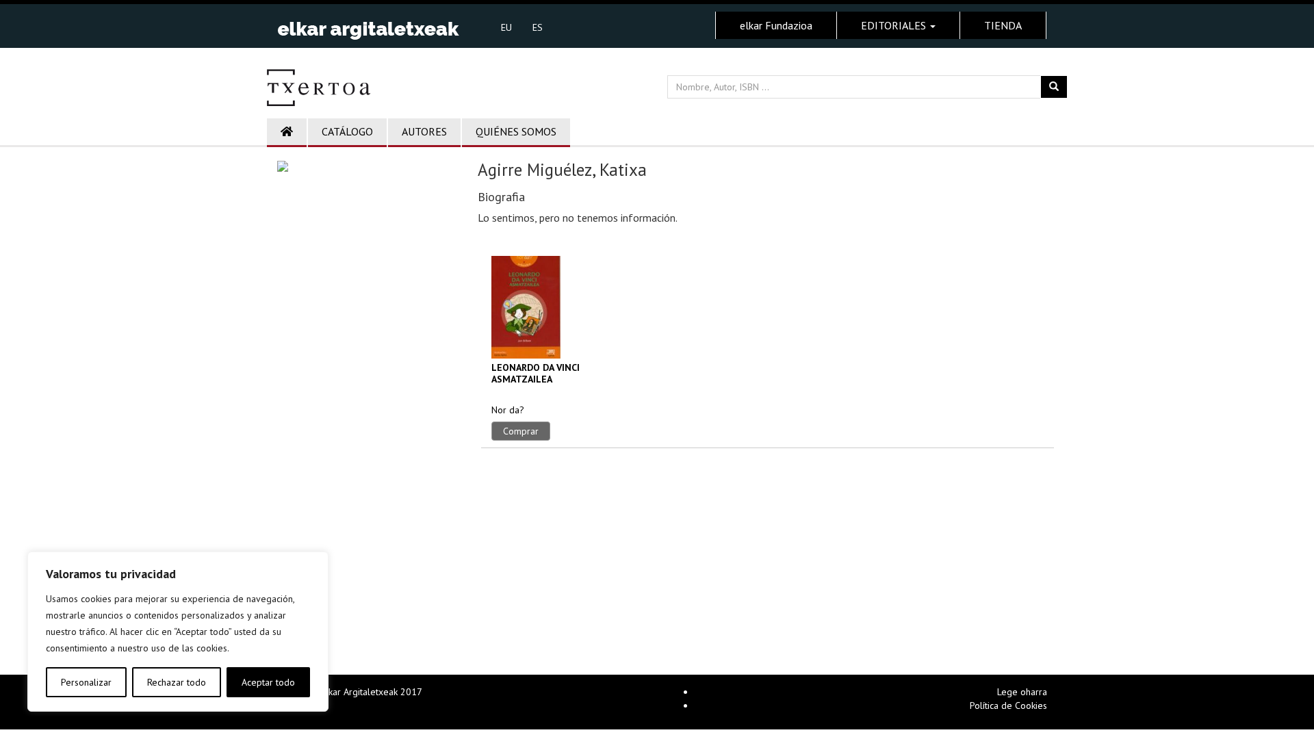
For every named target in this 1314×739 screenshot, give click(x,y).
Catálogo (347, 131)
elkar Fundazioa (776, 25)
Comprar (521, 431)
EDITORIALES (895, 25)
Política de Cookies (1008, 705)
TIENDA (1003, 25)
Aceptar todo (268, 682)
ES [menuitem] (537, 27)
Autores (424, 131)
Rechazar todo (176, 682)
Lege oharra (1022, 692)
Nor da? (507, 410)
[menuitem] (506, 26)
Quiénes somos (516, 131)
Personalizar (86, 682)
